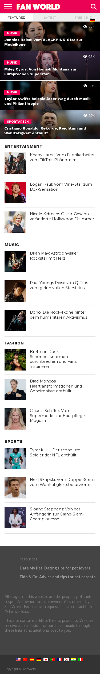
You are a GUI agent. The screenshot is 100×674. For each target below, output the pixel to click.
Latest (50, 17)
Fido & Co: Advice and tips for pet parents (57, 577)
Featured (17, 17)
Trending (83, 17)
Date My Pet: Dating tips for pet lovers (55, 568)
